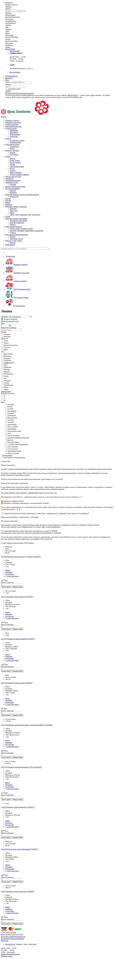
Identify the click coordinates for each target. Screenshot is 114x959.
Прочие (8, 201)
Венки (7, 203)
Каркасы (13, 209)
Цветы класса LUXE (13, 176)
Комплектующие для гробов (16, 219)
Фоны (12, 213)
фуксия (10, 440)
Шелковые (14, 130)
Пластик (7, 347)
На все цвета (6, 587)
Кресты (12, 243)
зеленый (10, 422)
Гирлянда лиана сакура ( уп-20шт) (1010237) (21, 557)
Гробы (7, 217)
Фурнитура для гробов (18, 221)
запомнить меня (14, 89)
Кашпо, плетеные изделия (15, 186)
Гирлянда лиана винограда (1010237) (17, 891)
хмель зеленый (13, 453)
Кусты (12, 168)
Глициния (7, 361)
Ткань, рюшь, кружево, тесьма (21, 229)
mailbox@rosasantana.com (10, 954)
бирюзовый (11, 429)
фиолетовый (12, 418)
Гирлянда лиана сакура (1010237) (16, 683)
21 (4, 398)
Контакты (9, 78)
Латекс (6, 343)
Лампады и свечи (16, 239)
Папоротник (8, 374)
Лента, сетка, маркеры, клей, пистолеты (25, 215)
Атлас (6, 341)
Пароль (8, 84)
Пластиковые (15, 134)
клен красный (12, 449)
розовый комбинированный (18, 438)
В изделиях (9, 574)
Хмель (6, 389)
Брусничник (8, 354)
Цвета (7, 570)
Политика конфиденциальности (13, 937)
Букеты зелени (15, 162)
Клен (5, 365)
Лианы (12, 164)
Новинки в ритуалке (13, 122)
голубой (10, 420)
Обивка (13, 225)
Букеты (12, 152)
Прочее (12, 237)
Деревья (13, 184)
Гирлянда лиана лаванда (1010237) (17, 597)
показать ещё (6, 391)
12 (4, 396)
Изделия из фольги (17, 223)
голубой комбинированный (17, 444)
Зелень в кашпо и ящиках (19, 174)
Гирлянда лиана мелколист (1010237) (17, 807)
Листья (12, 158)
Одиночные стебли (17, 140)
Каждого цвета (18, 587)
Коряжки (13, 192)
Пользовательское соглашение (12, 939)
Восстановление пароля (24, 93)
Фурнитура (14, 196)
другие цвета (7, 455)
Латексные (14, 136)
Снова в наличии (11, 124)
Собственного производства (14, 458)
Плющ (6, 376)
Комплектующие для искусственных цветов (22, 194)
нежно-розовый (13, 435)
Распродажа (10, 256)
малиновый (11, 411)
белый (9, 407)
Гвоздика (7, 358)
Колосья (13, 190)
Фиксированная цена (13, 126)
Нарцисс (7, 372)
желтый (10, 409)
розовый (10, 413)
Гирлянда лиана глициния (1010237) (18, 639)
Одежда (13, 233)
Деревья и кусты (11, 182)
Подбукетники (15, 142)
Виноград (7, 356)
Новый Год (9, 178)
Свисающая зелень (17, 166)
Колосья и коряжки (12, 188)
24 (4, 400)
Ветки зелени (15, 160)
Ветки (12, 148)
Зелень (7, 156)
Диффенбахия (9, 363)
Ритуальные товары (21, 297)
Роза (5, 378)
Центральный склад (11, 321)
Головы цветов (11, 128)
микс (9, 433)
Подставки (14, 154)
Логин (8, 82)
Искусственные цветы (22, 289)
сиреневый (11, 415)
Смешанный (8, 385)
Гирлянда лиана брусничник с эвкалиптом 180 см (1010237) (27, 725)
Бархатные (14, 132)
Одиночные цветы (12, 144)
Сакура (6, 383)
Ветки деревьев (16, 172)
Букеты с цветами (12, 150)
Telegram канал (6, 956)
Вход (7, 80)
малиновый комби (14, 431)
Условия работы (11, 76)
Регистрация (10, 93)
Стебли (8, 138)
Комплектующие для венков (16, 207)
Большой (7, 336)
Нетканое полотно (11, 345)
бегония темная (13, 442)
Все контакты (15, 72)
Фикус (6, 387)
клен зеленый (12, 447)
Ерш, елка (13, 211)
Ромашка (7, 381)
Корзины (8, 205)
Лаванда (7, 369)
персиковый (12, 424)
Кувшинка (7, 367)
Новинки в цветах (12, 120)
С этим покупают (12, 576)
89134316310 (10, 49)
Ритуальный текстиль (13, 227)
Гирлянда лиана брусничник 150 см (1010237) (21, 767)
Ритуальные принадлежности (16, 235)
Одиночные (14, 146)
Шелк (6, 350)
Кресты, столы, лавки (13, 241)
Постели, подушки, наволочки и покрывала (26, 231)
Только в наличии (10, 319)
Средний (7, 334)
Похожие (8, 572)
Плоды (8, 198)
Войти (8, 91)
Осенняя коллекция (12, 180)
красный (10, 404)
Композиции (10, 245)
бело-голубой (12, 427)
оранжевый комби (14, 451)
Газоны (12, 170)
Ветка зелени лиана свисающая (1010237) (19, 849)
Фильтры (5, 317)
